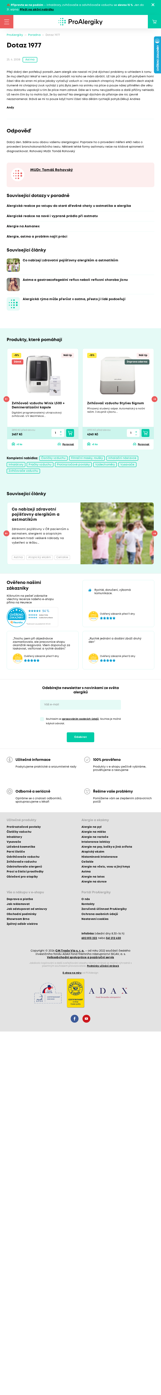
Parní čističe (16, 852)
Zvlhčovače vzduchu (23, 471)
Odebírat (80, 737)
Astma (30, 59)
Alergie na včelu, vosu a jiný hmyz (105, 867)
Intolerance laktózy (95, 842)
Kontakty (88, 904)
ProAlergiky (15, 35)
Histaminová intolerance (99, 857)
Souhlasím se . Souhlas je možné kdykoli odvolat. (83, 721)
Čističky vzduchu (53, 458)
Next (154, 399)
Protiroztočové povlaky (73, 464)
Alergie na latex (93, 877)
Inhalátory (16, 464)
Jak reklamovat (18, 904)
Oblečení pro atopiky (22, 877)
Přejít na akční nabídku (37, 9)
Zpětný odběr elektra (22, 924)
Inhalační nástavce (122, 458)
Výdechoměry (105, 464)
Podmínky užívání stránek (103, 966)
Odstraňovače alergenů (24, 867)
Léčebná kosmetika (21, 847)
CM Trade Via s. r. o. (69, 951)
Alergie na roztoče (94, 837)
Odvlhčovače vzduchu (23, 857)
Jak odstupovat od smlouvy (27, 909)
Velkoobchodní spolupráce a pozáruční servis (80, 957)
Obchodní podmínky (22, 914)
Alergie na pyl (91, 827)
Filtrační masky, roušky (87, 458)
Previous (6, 399)
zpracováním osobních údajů (80, 719)
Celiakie (87, 862)
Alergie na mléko (93, 832)
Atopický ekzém (92, 852)
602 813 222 (89, 938)
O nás (85, 899)
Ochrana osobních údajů (99, 914)
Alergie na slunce (94, 882)
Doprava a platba (20, 899)
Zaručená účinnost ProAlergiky (104, 909)
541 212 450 (113, 938)
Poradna (34, 35)
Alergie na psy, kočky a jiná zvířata (106, 847)
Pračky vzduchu (40, 464)
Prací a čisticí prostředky (25, 871)
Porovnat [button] (68, 444)
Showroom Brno (18, 919)
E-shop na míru (72, 973)
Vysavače (127, 464)
